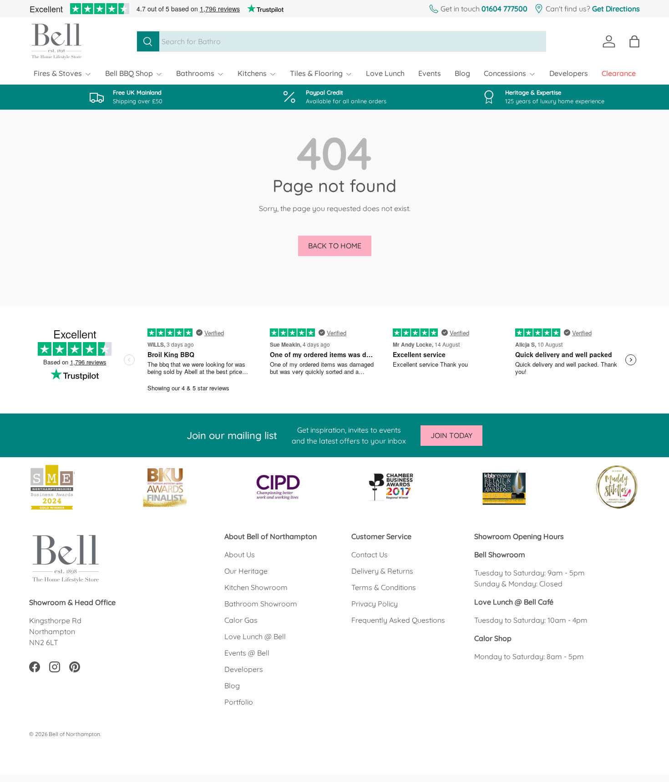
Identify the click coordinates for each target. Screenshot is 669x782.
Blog (462, 73)
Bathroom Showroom (260, 603)
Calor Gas (241, 620)
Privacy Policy (374, 603)
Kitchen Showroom (256, 587)
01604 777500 (504, 8)
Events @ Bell (246, 652)
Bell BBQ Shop (129, 73)
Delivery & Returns (382, 570)
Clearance (619, 73)
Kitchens (252, 73)
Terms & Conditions (383, 587)
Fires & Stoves (58, 73)
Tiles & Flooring (316, 73)
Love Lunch (385, 73)
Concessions (505, 73)
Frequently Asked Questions (398, 620)
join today (451, 435)
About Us (239, 554)
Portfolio (238, 701)
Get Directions (616, 8)
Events (429, 73)
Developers (568, 73)
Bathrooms (195, 73)
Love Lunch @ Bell (255, 636)
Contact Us (369, 554)
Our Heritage (246, 570)
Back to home (334, 245)
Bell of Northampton (74, 734)
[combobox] (341, 41)
